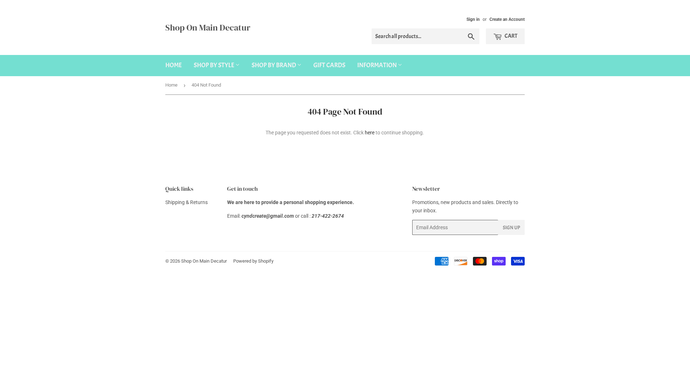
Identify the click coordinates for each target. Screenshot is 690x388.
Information (377, 65)
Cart (511, 36)
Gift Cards (329, 65)
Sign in (473, 19)
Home (173, 65)
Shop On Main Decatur (207, 27)
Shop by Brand (274, 65)
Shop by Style (214, 65)
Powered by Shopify (253, 261)
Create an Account (507, 19)
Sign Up (511, 228)
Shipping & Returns (186, 202)
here (369, 132)
